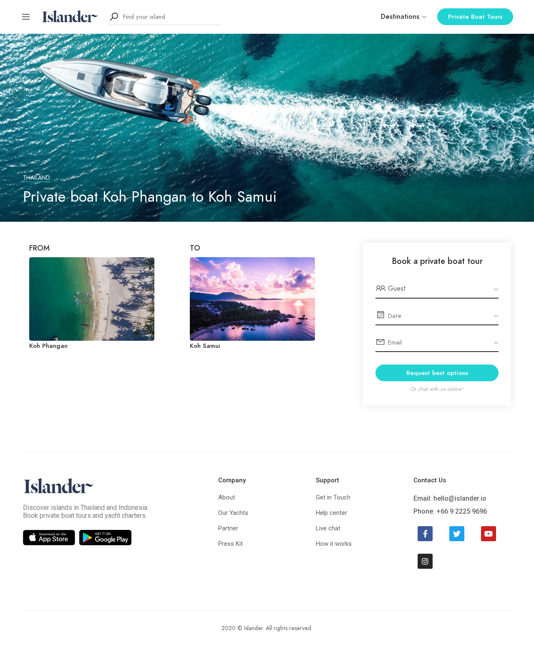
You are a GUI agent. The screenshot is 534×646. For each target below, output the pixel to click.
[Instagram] (425, 561)
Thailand (36, 178)
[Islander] (69, 16)
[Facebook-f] (425, 533)
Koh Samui (205, 346)
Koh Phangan (48, 346)
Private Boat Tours (475, 17)
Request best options (437, 373)
